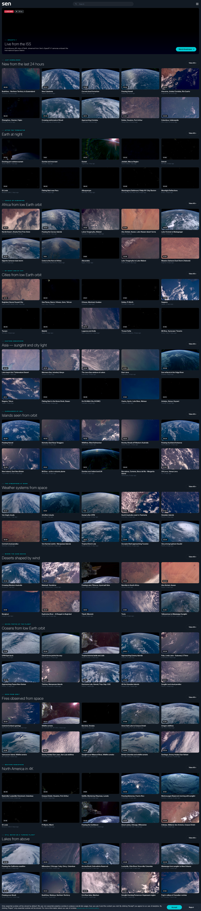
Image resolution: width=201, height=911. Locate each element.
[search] (106, 4)
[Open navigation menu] (197, 4)
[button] (76, 4)
